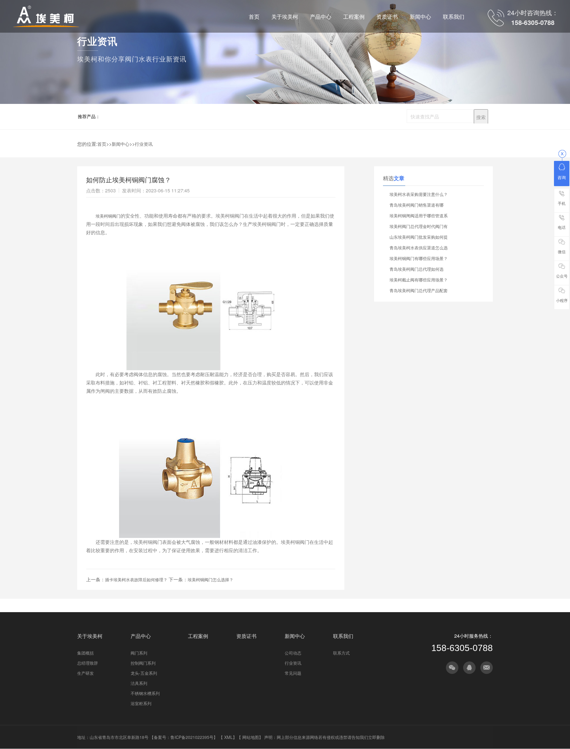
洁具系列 (139, 683)
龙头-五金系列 (144, 673)
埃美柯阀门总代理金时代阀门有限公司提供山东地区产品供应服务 (419, 227)
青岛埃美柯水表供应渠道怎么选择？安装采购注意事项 (419, 249)
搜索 (481, 117)
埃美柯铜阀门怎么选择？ (210, 579)
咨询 (562, 177)
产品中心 (141, 635)
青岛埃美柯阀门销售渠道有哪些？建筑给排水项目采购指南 (417, 206)
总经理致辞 (87, 663)
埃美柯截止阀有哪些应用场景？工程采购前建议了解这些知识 (419, 281)
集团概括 (85, 653)
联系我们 (343, 635)
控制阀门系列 (143, 663)
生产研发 (85, 673)
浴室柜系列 (141, 703)
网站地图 (250, 737)
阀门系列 (139, 653)
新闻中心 (120, 144)
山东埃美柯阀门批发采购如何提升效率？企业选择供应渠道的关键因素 (419, 238)
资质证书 (246, 635)
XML (228, 737)
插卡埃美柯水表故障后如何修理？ (136, 579)
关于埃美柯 (89, 635)
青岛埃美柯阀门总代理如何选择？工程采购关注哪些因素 (417, 270)
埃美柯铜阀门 (108, 216)
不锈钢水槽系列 (145, 693)
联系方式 (341, 653)
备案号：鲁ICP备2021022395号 (183, 737)
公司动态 (293, 653)
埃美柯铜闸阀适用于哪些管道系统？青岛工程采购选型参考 (419, 217)
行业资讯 (144, 144)
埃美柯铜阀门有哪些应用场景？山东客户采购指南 (419, 259)
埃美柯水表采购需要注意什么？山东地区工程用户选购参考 (419, 195)
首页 (101, 144)
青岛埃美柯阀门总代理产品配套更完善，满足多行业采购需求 (419, 291)
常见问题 (293, 673)
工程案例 (198, 635)
